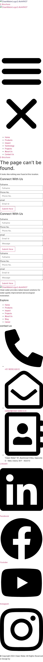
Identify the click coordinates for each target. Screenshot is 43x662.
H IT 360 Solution (18, 659)
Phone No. (4, 192)
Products (10, 17)
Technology (11, 29)
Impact (9, 23)
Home (9, 11)
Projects (10, 35)
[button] (21, 92)
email (2, 200)
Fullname (4, 184)
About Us (10, 40)
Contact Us (11, 46)
